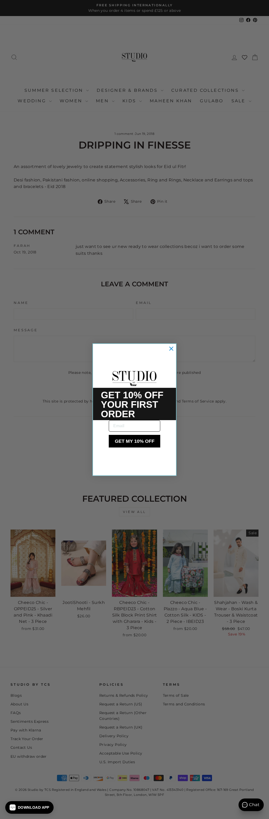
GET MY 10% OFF (134, 441)
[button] (29, 807)
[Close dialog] (171, 348)
